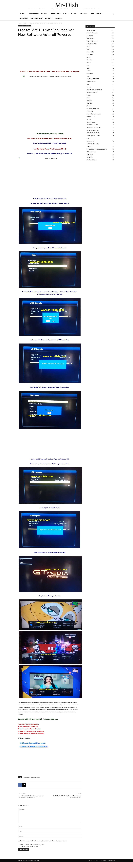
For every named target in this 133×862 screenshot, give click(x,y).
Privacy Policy (111, 860)
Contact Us (103, 860)
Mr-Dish (91, 860)
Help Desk (83, 14)
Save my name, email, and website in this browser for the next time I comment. (43, 841)
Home (19, 23)
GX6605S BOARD (33, 14)
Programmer (55, 14)
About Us (96, 860)
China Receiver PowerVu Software (31, 777)
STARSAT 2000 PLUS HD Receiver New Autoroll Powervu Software (67, 797)
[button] (112, 14)
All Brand (58, 18)
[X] (24, 785)
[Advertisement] (49, 53)
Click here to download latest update (33, 743)
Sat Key (73, 14)
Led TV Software (36, 18)
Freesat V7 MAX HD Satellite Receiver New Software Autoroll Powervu (31, 797)
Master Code (23, 18)
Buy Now (48, 18)
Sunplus (44, 14)
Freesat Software (27, 25)
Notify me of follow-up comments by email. (32, 844)
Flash (65, 14)
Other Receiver (96, 14)
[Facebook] (20, 785)
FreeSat (25, 23)
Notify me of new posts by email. (29, 846)
